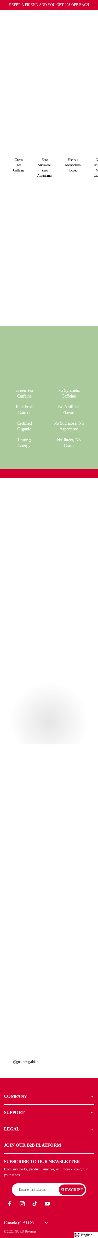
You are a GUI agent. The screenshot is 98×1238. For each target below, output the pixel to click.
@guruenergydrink (25, 1062)
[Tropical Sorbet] (26, 249)
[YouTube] (47, 1204)
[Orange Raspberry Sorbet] (70, 249)
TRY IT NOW (16, 65)
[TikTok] (35, 1204)
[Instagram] (22, 1204)
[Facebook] (9, 1204)
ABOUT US (17, 735)
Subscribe (72, 1190)
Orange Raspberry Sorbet (70, 298)
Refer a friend (24, 5)
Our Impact (49, 598)
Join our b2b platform (32, 1145)
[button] (86, 1235)
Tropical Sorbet (26, 295)
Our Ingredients (49, 534)
